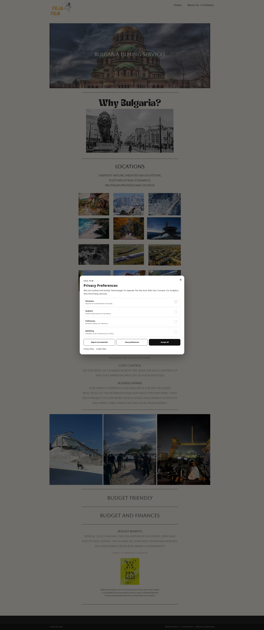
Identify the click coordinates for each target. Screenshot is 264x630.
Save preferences (132, 342)
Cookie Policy (101, 349)
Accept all (165, 342)
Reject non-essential (99, 342)
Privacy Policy (89, 349)
